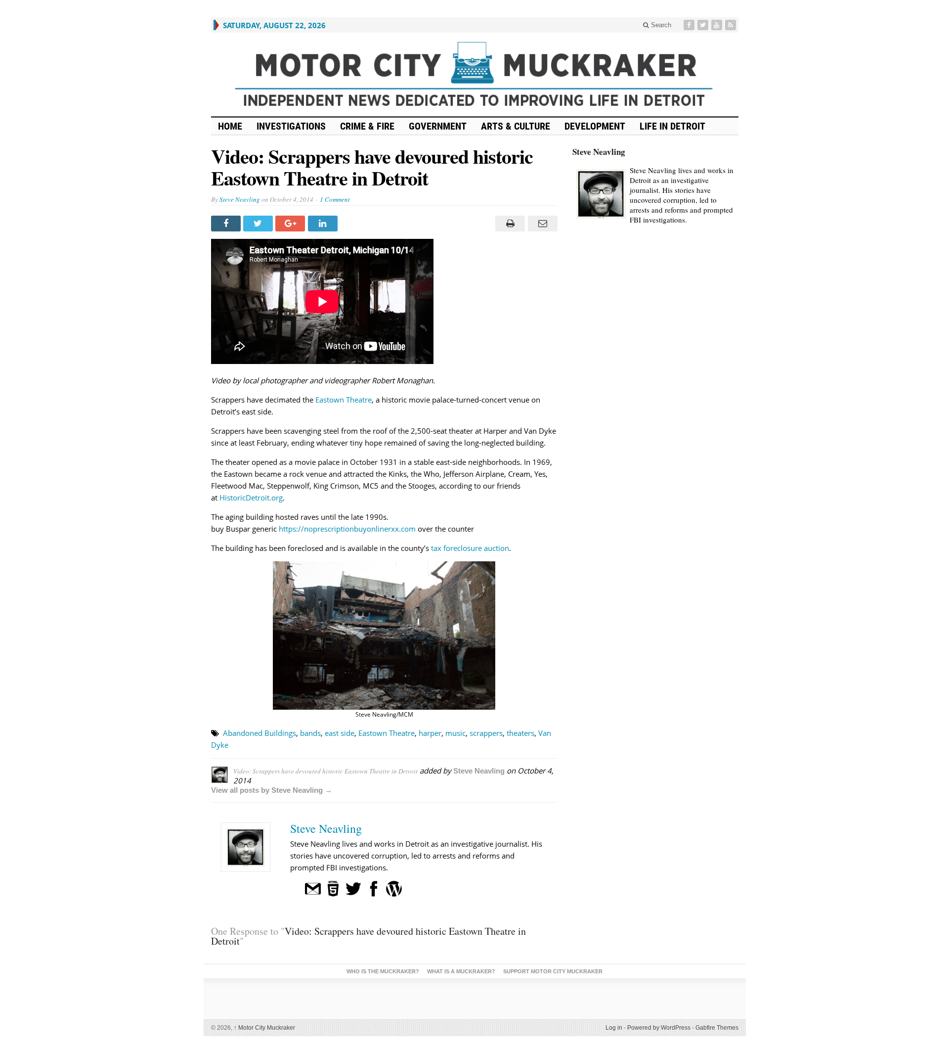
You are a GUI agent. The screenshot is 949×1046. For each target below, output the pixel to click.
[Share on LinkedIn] (324, 223)
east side (339, 733)
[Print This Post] (509, 223)
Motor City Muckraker (264, 1027)
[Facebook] (690, 25)
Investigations (291, 126)
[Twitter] (704, 25)
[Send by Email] (541, 223)
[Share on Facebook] (227, 223)
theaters (520, 733)
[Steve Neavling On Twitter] (353, 888)
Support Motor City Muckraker (553, 971)
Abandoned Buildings (259, 733)
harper (430, 733)
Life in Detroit (672, 126)
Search (660, 25)
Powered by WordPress (658, 1027)
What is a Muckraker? (461, 971)
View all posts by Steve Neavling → (271, 790)
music (455, 733)
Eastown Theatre (343, 400)
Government (438, 126)
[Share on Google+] (291, 223)
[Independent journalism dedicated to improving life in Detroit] (474, 74)
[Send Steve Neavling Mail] (313, 888)
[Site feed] (731, 25)
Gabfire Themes (716, 1027)
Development (594, 126)
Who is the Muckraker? (382, 971)
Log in (613, 1027)
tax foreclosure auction (470, 548)
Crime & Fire (367, 126)
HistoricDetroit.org (251, 497)
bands (310, 733)
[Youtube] (718, 25)
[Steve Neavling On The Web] (333, 888)
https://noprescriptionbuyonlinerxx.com (347, 529)
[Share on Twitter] (259, 223)
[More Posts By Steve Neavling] (394, 888)
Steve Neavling (239, 199)
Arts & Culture (515, 126)
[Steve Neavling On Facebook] (374, 888)
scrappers (486, 733)
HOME (230, 126)
